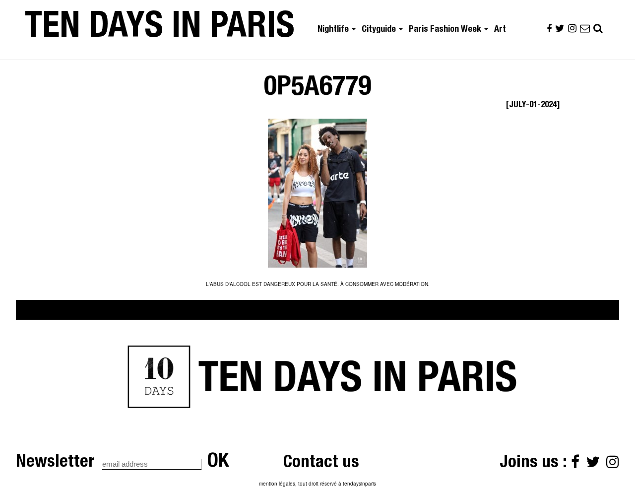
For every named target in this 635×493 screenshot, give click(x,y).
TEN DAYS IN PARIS (160, 29)
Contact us (321, 463)
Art (500, 29)
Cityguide (380, 29)
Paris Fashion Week (446, 29)
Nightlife (334, 29)
